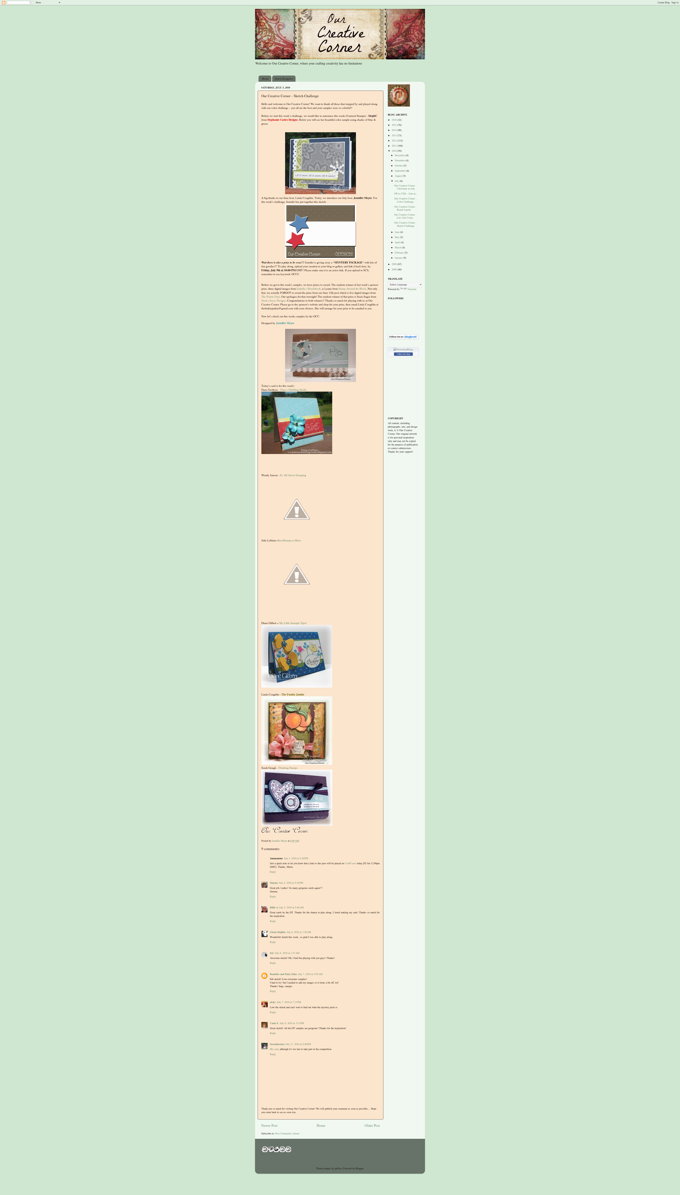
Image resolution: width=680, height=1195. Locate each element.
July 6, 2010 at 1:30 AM (299, 932)
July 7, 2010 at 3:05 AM (310, 974)
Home (265, 78)
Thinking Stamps (288, 768)
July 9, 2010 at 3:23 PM (292, 1023)
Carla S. (274, 1023)
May (397, 237)
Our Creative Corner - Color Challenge (405, 200)
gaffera (338, 1168)
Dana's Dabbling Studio (293, 389)
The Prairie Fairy (270, 296)
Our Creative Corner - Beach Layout (405, 208)
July (397, 181)
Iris (272, 953)
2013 (394, 135)
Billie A (274, 907)
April (398, 242)
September (400, 170)
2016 (394, 119)
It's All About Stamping (293, 475)
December (400, 155)
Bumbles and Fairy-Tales (283, 974)
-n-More (289, 540)
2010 (394, 150)
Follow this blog (403, 354)
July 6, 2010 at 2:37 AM (287, 953)
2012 (394, 140)
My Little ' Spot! (293, 623)
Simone (274, 883)
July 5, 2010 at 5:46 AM (291, 907)
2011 (394, 145)
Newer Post (269, 1125)
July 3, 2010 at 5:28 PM (296, 858)
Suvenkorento (277, 1044)
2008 (394, 269)
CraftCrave (350, 863)
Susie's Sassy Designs (273, 300)
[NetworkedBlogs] (403, 349)
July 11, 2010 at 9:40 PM (298, 1044)
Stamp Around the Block (352, 288)
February (399, 252)
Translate (411, 289)
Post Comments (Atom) (287, 1133)
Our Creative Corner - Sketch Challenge (405, 224)
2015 (394, 125)
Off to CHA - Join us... (406, 193)
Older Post (372, 1125)
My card (274, 1049)
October (399, 165)
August (399, 175)
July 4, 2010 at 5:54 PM (291, 882)
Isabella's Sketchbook (309, 288)
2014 (394, 130)
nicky (273, 1002)
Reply (273, 871)
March (398, 247)
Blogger (359, 1168)
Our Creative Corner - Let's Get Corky (405, 216)
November (400, 160)
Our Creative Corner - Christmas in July (405, 187)
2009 (394, 264)
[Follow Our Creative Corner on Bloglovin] (403, 338)
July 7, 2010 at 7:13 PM (289, 1002)
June (397, 232)
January (399, 257)
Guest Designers (284, 78)
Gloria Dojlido (277, 932)
